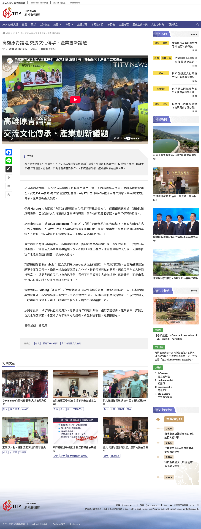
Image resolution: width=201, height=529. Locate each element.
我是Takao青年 (50, 343)
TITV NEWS (30, 11)
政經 (56, 409)
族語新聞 (82, 24)
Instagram (75, 2)
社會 (113, 409)
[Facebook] (8, 152)
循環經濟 (115, 455)
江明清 (22, 452)
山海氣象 (45, 24)
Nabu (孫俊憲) (48, 49)
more (169, 477)
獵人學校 (14, 409)
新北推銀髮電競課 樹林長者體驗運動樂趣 (124, 402)
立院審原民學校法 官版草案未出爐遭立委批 (74, 402)
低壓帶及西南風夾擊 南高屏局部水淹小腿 (184, 105)
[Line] (8, 160)
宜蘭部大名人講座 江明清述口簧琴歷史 (24, 447)
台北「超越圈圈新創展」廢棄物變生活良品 (125, 449)
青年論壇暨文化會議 (71, 343)
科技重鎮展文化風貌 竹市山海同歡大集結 (184, 75)
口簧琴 (13, 452)
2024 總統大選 (10, 24)
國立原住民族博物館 (77, 455)
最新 (33, 24)
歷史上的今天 (140, 24)
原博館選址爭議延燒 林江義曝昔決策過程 (74, 449)
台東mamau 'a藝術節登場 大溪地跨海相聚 (24, 402)
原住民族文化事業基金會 (14, 2)
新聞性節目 (97, 24)
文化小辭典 (157, 24)
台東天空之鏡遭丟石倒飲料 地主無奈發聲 (174, 157)
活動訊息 (173, 24)
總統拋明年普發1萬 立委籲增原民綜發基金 (175, 239)
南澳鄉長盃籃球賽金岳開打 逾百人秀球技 (184, 44)
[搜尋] (197, 24)
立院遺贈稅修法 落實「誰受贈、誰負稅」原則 (175, 198)
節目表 (111, 24)
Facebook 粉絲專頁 (39, 2)
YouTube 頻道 (59, 2)
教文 (37, 343)
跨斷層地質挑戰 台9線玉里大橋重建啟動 (175, 278)
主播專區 (124, 24)
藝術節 (25, 409)
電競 (129, 409)
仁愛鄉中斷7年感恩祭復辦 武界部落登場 (186, 60)
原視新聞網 (32, 14)
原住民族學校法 (75, 409)
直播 (24, 24)
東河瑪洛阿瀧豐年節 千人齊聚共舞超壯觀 (184, 90)
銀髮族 (121, 409)
